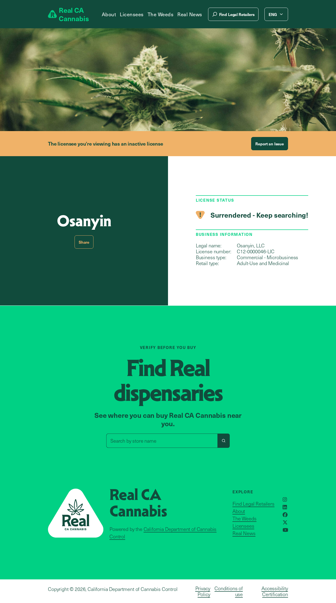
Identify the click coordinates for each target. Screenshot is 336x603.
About (109, 14)
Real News (189, 14)
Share (84, 242)
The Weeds (161, 14)
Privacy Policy (202, 591)
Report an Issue (269, 143)
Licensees (132, 14)
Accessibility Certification (274, 591)
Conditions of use (228, 591)
